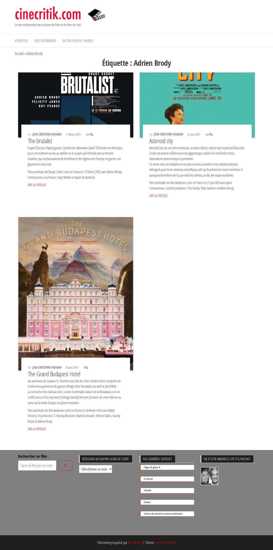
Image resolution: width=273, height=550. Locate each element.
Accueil (19, 53)
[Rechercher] (65, 465)
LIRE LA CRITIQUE (37, 184)
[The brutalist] (75, 104)
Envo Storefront (166, 542)
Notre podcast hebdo (77, 40)
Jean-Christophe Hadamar (47, 134)
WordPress (135, 542)
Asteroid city (161, 140)
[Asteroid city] (197, 104)
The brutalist (40, 140)
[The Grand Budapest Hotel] (75, 293)
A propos (21, 40)
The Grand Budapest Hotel (54, 373)
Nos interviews (45, 40)
